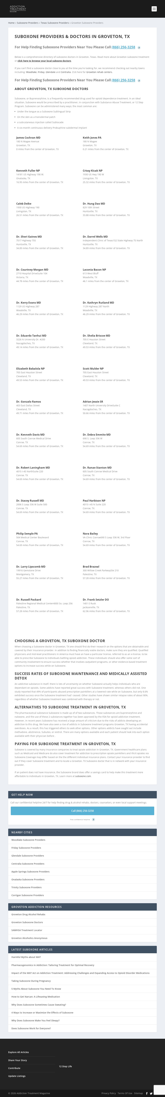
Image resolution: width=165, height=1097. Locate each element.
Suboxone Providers (27, 22)
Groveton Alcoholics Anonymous (29, 938)
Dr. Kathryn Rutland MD (98, 302)
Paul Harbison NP (94, 500)
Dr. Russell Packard (28, 599)
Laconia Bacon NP (94, 269)
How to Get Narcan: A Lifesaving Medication (35, 996)
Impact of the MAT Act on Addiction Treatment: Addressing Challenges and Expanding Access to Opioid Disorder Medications (80, 973)
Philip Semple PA (27, 533)
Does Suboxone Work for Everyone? (31, 1028)
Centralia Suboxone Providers (27, 863)
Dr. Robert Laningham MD (33, 467)
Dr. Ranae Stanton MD (97, 467)
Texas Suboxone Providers (55, 22)
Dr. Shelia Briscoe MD (96, 335)
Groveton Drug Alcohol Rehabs (28, 914)
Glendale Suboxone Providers (27, 855)
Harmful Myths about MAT (26, 957)
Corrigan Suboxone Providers (27, 895)
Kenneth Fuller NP (28, 170)
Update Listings (16, 1076)
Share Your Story (17, 1060)
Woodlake (31, 72)
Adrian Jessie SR (93, 401)
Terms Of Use (125, 1093)
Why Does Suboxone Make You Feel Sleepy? (35, 1020)
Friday (41, 72)
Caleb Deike (23, 203)
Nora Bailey (90, 533)
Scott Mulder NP (93, 368)
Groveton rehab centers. (99, 72)
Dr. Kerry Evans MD (28, 302)
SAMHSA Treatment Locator (26, 930)
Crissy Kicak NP (92, 170)
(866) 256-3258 (123, 47)
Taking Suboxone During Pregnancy (31, 980)
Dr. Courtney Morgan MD (32, 269)
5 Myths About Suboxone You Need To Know (36, 988)
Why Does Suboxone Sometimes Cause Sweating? (38, 1004)
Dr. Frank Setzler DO (96, 599)
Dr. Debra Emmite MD (97, 434)
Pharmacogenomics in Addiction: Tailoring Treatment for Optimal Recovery (52, 965)
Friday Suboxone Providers (26, 847)
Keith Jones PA (92, 137)
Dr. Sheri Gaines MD (29, 236)
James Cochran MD (28, 137)
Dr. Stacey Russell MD (30, 500)
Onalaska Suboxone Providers (27, 879)
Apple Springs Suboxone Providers (30, 871)
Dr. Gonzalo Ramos (28, 401)
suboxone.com (83, 776)
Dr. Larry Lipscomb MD (30, 566)
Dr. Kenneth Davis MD (30, 434)
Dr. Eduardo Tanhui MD (31, 335)
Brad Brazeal (91, 566)
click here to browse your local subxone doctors (44, 60)
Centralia (66, 72)
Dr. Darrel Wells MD (95, 236)
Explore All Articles (18, 1052)
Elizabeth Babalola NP (30, 368)
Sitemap (138, 1093)
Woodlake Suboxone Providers (28, 839)
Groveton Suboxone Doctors (27, 922)
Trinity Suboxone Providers (26, 887)
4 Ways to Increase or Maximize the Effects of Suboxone (42, 1012)
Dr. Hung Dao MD (94, 203)
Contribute (14, 1068)
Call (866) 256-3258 (82, 811)
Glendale (50, 72)
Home (11, 22)
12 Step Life (65, 1066)
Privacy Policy (109, 1093)
